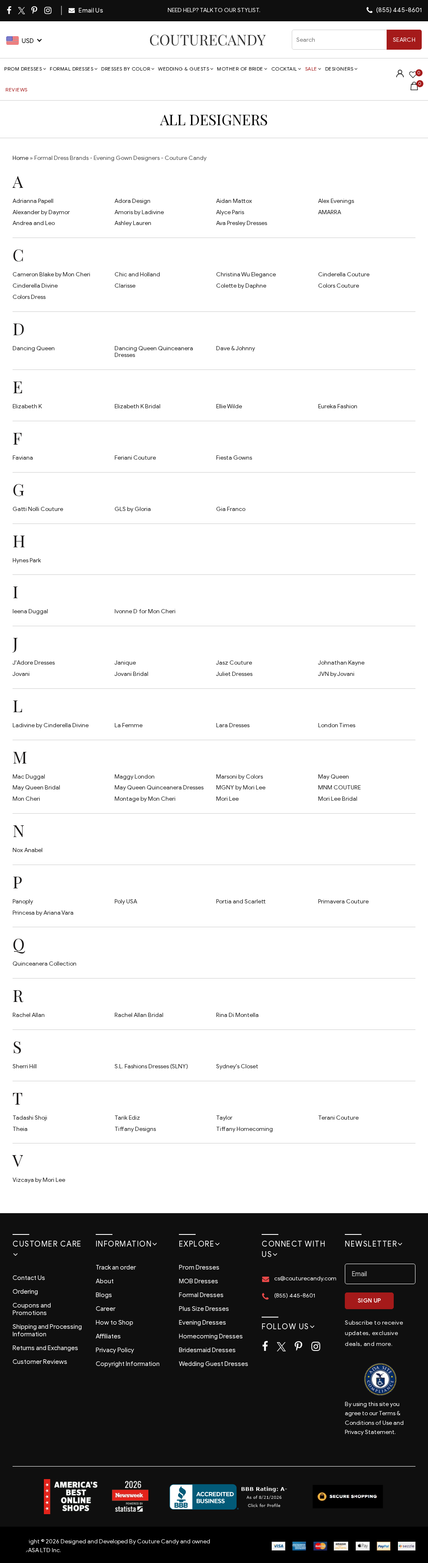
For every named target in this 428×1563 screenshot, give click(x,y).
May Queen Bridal (36, 787)
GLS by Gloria (133, 509)
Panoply (23, 901)
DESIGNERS (339, 69)
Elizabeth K (27, 406)
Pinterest (35, 10)
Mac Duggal (29, 776)
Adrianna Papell (33, 201)
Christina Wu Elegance (246, 274)
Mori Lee (227, 798)
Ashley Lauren (133, 223)
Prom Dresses (23, 69)
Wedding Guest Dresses (213, 1364)
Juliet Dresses (234, 674)
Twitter (22, 10)
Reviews (16, 89)
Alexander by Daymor (41, 212)
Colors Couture (338, 285)
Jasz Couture (234, 662)
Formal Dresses (71, 69)
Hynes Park (27, 560)
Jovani (21, 674)
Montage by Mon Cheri (145, 798)
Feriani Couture (135, 457)
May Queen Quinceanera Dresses (159, 787)
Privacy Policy (115, 1350)
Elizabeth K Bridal (137, 406)
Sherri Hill (25, 1066)
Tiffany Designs (135, 1129)
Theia (20, 1129)
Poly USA (126, 901)
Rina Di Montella (237, 1015)
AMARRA (329, 212)
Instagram (48, 10)
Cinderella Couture (343, 274)
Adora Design (132, 201)
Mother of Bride (240, 69)
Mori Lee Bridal (337, 798)
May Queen (333, 776)
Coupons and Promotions (32, 1309)
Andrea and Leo (34, 223)
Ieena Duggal (30, 611)
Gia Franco (230, 509)
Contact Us (29, 1278)
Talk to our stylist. (230, 10)
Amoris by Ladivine (139, 212)
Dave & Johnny (235, 348)
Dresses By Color (125, 69)
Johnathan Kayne (341, 662)
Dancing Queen (34, 348)
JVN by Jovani (336, 674)
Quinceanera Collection (44, 963)
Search (404, 39)
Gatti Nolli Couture (38, 509)
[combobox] (357, 40)
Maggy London (135, 776)
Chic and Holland (137, 274)
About (105, 1281)
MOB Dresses (198, 1281)
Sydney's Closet (237, 1066)
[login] (400, 75)
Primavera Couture (343, 901)
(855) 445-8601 (398, 10)
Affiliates (108, 1336)
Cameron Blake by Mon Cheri (51, 274)
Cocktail (284, 69)
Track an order (116, 1267)
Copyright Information (128, 1364)
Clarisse (125, 285)
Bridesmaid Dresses (207, 1350)
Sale (311, 69)
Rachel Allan (29, 1015)
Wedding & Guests (183, 69)
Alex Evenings (336, 201)
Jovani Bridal (131, 674)
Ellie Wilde (229, 406)
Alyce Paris (230, 212)
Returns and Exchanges (45, 1348)
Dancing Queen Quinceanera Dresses (154, 352)
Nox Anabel (28, 850)
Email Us (90, 10)
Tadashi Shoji (30, 1117)
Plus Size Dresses (204, 1309)
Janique (125, 662)
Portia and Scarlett (241, 901)
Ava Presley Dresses (241, 223)
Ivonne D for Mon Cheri (145, 611)
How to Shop (114, 1322)
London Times (336, 725)
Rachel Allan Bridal (139, 1015)
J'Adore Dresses (34, 662)
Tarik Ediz (127, 1117)
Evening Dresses (202, 1322)
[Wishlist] (413, 76)
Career (105, 1309)
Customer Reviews (40, 1362)
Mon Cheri (26, 798)
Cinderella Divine (35, 285)
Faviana (23, 457)
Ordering (25, 1291)
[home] (207, 40)
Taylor (224, 1117)
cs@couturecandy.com (305, 1278)
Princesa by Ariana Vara (43, 912)
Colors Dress (29, 297)
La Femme (129, 725)
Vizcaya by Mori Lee (39, 1180)
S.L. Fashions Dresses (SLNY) (151, 1066)
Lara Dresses (233, 725)
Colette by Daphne (241, 285)
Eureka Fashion (337, 406)
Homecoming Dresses (211, 1336)
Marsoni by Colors (239, 776)
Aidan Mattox (234, 201)
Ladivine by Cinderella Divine (51, 725)
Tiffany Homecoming (244, 1129)
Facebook (9, 10)
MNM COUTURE (339, 787)
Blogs (104, 1295)
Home (20, 158)
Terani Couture (338, 1117)
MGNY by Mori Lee (240, 787)
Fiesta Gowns (234, 457)
